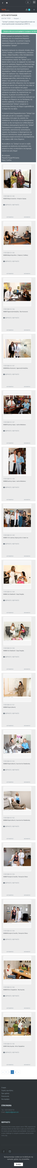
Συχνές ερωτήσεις (7, 1090)
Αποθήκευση (27, 217)
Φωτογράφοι (5, 1099)
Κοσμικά (16, 18)
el (34, 2)
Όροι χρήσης (5, 1093)
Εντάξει (18, 1164)
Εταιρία (3, 1088)
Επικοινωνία (5, 1096)
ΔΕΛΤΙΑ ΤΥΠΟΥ (6, 18)
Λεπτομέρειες (10, 217)
